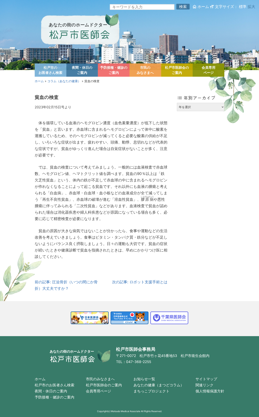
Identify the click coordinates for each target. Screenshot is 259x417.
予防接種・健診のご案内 (113, 70)
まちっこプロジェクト (151, 391)
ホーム (200, 6)
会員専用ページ (208, 70)
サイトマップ (206, 379)
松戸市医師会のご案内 (177, 70)
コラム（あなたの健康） (64, 81)
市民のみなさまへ (145, 70)
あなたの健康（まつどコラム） (158, 385)
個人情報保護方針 (209, 391)
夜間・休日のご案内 (82, 70)
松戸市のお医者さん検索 (50, 70)
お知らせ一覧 (144, 379)
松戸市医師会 (79, 34)
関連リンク (204, 385)
